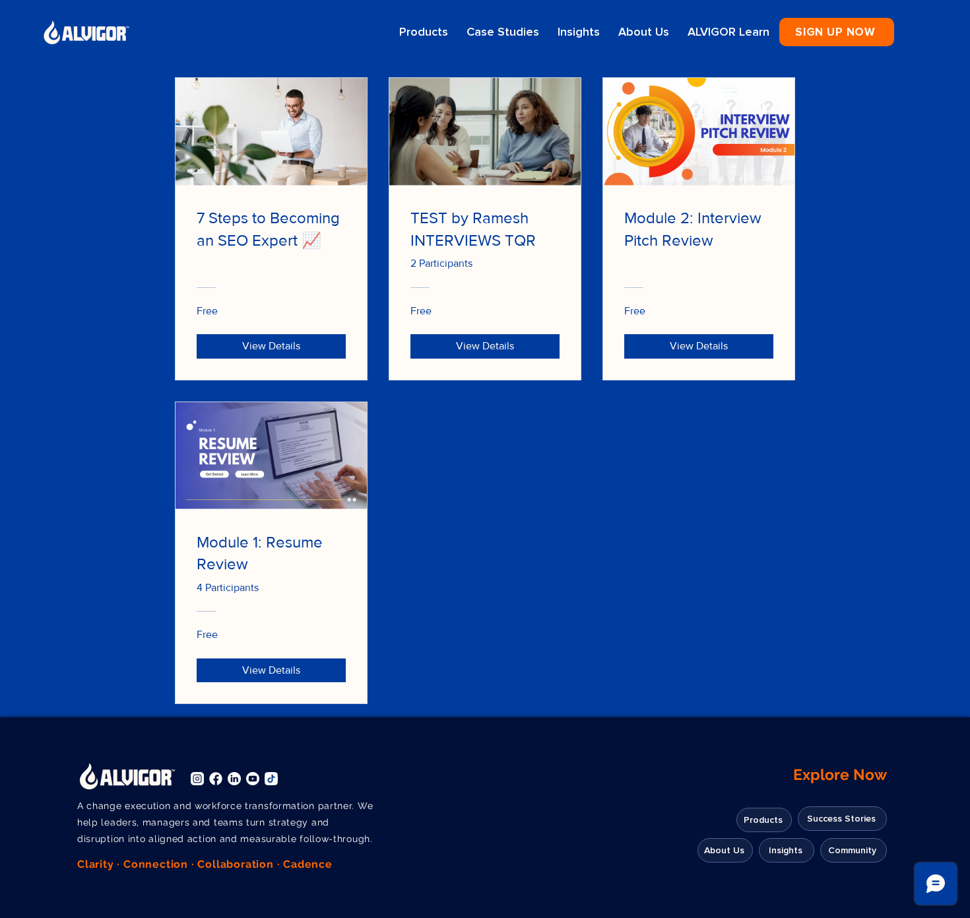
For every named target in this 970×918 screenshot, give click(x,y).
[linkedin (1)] (234, 778)
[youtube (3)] (252, 778)
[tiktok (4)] (271, 778)
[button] (836, 32)
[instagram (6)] (197, 778)
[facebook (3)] (215, 778)
